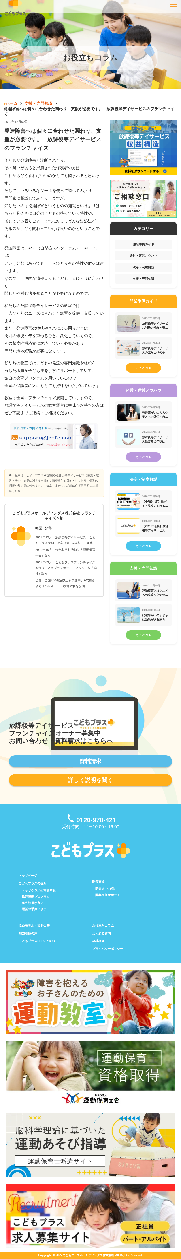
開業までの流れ (106, 888)
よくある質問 (101, 933)
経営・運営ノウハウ (143, 255)
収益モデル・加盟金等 (34, 925)
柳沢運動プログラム (36, 896)
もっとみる (143, 367)
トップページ (28, 875)
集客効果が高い (32, 903)
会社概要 (98, 941)
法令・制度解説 (143, 267)
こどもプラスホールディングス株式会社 (88, 1255)
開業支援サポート (107, 895)
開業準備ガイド (143, 244)
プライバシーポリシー (107, 948)
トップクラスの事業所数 (39, 890)
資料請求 (90, 761)
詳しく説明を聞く (90, 780)
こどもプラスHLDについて (37, 941)
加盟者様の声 (28, 933)
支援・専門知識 (38, 103)
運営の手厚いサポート (37, 909)
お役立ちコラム (103, 925)
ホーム (12, 103)
